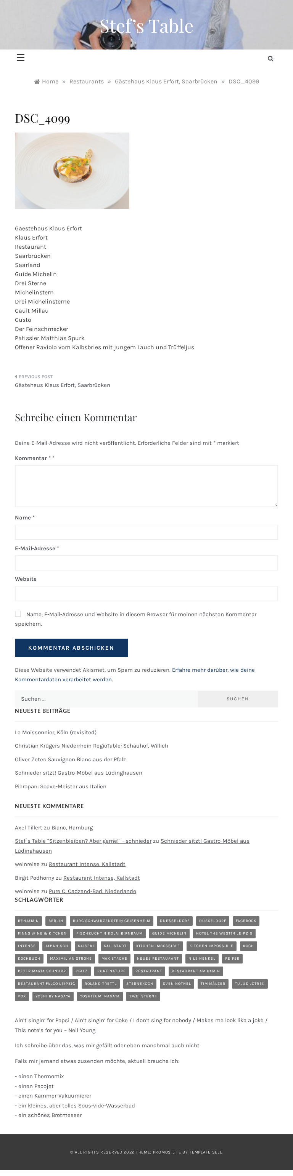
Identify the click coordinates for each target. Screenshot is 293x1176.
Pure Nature (111, 971)
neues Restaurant (158, 958)
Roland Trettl (101, 983)
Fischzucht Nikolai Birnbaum (109, 933)
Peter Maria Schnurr (42, 971)
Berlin (55, 921)
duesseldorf (175, 921)
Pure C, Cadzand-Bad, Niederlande (92, 891)
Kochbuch (29, 958)
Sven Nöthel (177, 983)
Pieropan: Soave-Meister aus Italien (60, 786)
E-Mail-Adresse (37, 548)
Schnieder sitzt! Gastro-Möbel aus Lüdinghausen (78, 772)
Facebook (246, 921)
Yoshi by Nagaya (53, 996)
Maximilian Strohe (71, 958)
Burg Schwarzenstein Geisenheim (111, 921)
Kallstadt (115, 946)
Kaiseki (86, 946)
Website (26, 578)
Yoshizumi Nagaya (100, 996)
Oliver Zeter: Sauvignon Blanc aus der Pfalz (70, 759)
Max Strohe (114, 958)
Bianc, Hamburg (72, 827)
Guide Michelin (169, 933)
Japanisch (56, 946)
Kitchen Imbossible (158, 946)
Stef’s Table (146, 25)
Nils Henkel (202, 958)
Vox (22, 996)
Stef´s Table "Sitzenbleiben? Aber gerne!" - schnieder (83, 840)
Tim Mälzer (213, 983)
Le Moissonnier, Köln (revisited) (56, 732)
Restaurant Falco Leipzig (46, 983)
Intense (27, 946)
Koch (248, 946)
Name (25, 517)
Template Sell (205, 1152)
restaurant (148, 971)
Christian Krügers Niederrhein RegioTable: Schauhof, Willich (91, 745)
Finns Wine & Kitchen (42, 933)
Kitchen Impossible (211, 946)
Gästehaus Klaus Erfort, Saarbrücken (62, 385)
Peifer (232, 958)
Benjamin (28, 921)
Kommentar (33, 458)
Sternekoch (139, 983)
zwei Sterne (143, 996)
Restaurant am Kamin (196, 971)
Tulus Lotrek (250, 983)
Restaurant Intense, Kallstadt (87, 864)
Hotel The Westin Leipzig (224, 933)
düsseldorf (212, 921)
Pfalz (82, 971)
